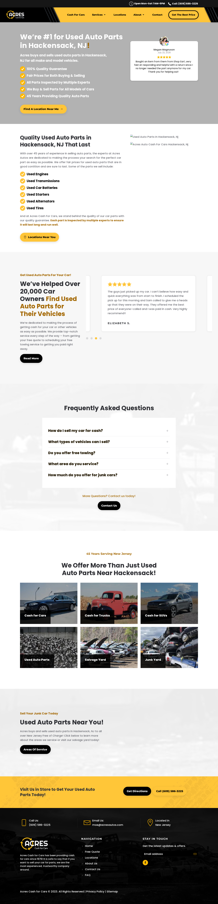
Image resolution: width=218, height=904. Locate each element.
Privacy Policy (95, 891)
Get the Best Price (183, 14)
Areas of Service (35, 749)
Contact (157, 14)
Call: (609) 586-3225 (185, 3)
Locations (120, 14)
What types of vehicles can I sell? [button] (79, 441)
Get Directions (137, 791)
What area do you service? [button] (73, 463)
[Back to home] (15, 14)
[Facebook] (145, 862)
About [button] (137, 14)
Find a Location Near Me (41, 109)
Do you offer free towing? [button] (71, 452)
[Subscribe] (195, 854)
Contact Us (109, 505)
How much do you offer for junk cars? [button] (82, 475)
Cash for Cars (76, 14)
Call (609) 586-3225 (169, 791)
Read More (31, 358)
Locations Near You (41, 237)
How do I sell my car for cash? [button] (75, 430)
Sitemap (112, 891)
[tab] (87, 338)
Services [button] (97, 14)
